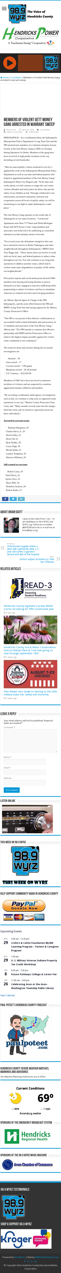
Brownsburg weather (30, 1113)
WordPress (20, 1257)
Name (7, 757)
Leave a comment (14, 132)
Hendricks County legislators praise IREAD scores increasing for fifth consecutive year (29, 607)
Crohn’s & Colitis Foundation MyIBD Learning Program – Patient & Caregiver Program (35, 947)
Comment (9, 727)
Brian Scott (11, 130)
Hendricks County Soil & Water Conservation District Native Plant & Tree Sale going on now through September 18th (30, 650)
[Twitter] (27, 1261)
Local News (16, 77)
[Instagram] (31, 1261)
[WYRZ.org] (30, 13)
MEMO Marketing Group (47, 1257)
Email (7, 767)
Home (5, 77)
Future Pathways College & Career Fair (34, 974)
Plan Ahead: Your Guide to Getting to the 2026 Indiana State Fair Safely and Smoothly (30, 693)
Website (8, 778)
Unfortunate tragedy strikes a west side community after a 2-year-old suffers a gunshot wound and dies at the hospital (23, 549)
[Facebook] (25, 1261)
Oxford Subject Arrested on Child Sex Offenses (36, 559)
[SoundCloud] (35, 1261)
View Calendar (7, 995)
